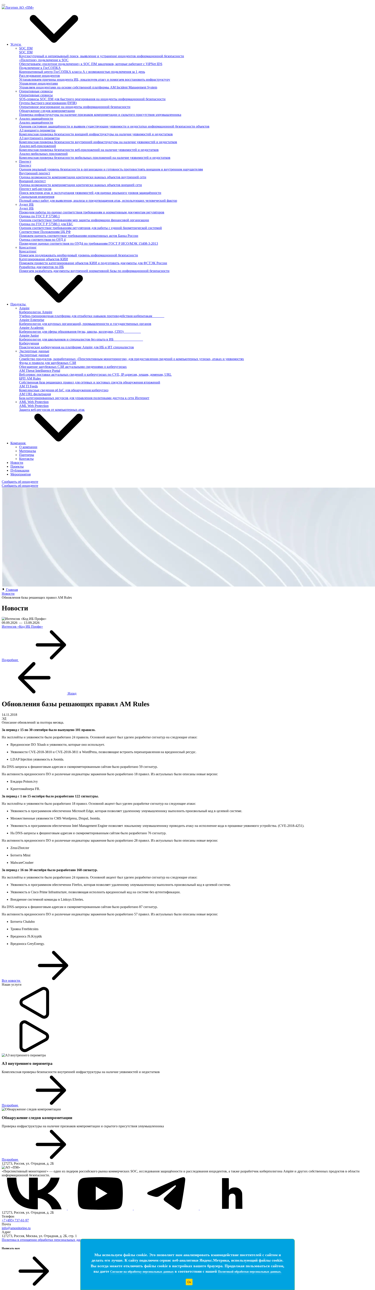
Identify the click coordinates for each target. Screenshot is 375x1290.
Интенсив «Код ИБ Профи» (22, 626)
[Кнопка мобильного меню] (3, 4)
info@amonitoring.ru (16, 1228)
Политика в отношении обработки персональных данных (44, 1240)
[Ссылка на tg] (167, 1208)
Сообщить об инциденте (20, 482)
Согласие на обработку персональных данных (142, 1271)
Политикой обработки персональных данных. (249, 1271)
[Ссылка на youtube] (101, 1208)
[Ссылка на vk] (35, 1208)
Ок (189, 1282)
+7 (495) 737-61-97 (15, 1220)
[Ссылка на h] (232, 1208)
